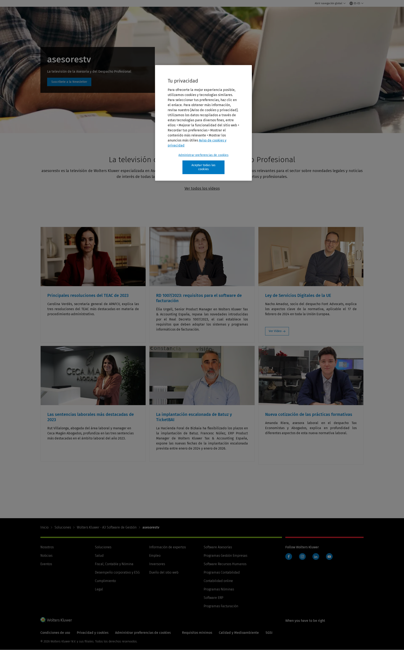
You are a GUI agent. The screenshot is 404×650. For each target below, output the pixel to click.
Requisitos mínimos (197, 633)
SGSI (269, 633)
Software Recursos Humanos (225, 564)
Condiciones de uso (55, 633)
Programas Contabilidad (222, 572)
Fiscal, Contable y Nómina (114, 564)
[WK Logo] (56, 619)
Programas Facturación (221, 606)
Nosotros (47, 547)
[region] (203, 123)
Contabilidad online (218, 581)
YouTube (329, 556)
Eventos (46, 564)
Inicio (44, 527)
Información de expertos (167, 547)
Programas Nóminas (219, 589)
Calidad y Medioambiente (239, 633)
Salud (99, 556)
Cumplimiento (105, 581)
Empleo (155, 556)
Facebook (288, 556)
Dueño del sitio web (163, 572)
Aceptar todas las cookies (203, 167)
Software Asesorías (218, 547)
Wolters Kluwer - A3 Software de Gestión (107, 527)
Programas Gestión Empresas (225, 556)
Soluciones (62, 527)
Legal (99, 589)
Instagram (302, 556)
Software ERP (213, 598)
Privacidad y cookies (92, 633)
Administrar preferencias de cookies (203, 155)
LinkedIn (315, 556)
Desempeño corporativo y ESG (117, 572)
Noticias (46, 556)
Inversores (157, 564)
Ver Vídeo (275, 331)
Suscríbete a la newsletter (69, 82)
